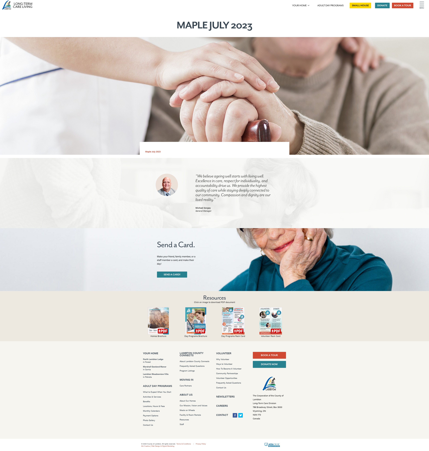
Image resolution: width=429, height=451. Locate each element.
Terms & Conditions (184, 444)
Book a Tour (269, 355)
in (153, 360)
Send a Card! (172, 274)
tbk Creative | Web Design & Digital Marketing (157, 446)
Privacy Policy (201, 444)
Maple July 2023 (153, 151)
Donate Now (269, 364)
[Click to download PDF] (158, 321)
